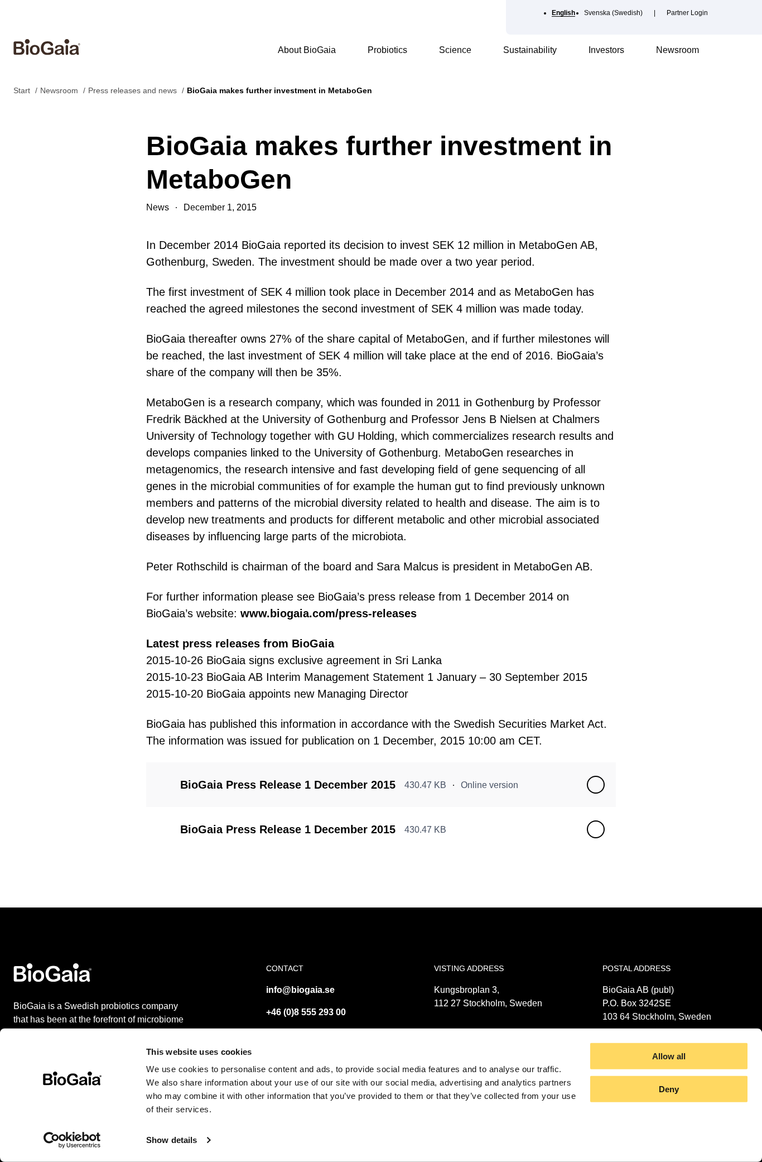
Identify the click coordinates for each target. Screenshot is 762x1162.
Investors (606, 50)
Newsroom (677, 50)
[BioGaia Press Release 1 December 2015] (596, 785)
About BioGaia (307, 50)
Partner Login (687, 13)
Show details (171, 1140)
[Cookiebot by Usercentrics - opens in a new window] (72, 1140)
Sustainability (530, 50)
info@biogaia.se (300, 990)
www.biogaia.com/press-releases (328, 613)
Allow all (669, 1056)
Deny (669, 1089)
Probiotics (387, 50)
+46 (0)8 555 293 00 (306, 1012)
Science (455, 50)
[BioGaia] (46, 52)
